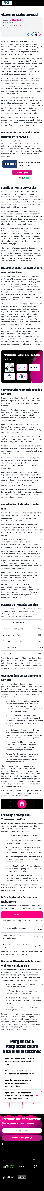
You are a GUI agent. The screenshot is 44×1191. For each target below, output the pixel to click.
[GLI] (22, 376)
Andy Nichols (21, 26)
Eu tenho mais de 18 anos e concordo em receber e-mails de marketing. (20, 1144)
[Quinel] (34, 367)
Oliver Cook (16, 20)
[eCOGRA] (22, 367)
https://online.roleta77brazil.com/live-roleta (17, 774)
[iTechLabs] (9, 376)
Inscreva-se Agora (20, 1138)
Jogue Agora (22, 172)
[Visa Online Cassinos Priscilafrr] (7, 3)
